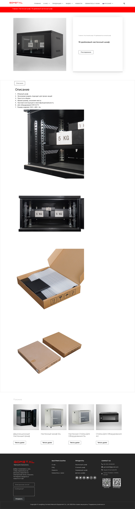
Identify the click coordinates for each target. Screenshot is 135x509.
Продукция (56, 3)
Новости (78, 3)
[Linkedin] (94, 477)
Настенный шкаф (24, 9)
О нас (45, 3)
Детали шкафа (80, 473)
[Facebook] (76, 477)
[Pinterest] (84, 477)
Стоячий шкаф (80, 467)
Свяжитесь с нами (92, 3)
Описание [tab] (19, 83)
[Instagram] (91, 477)
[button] (124, 3)
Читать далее (19, 442)
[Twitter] (80, 477)
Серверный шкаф (81, 470)
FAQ (53, 467)
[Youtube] (87, 477)
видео (68, 3)
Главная (37, 3)
